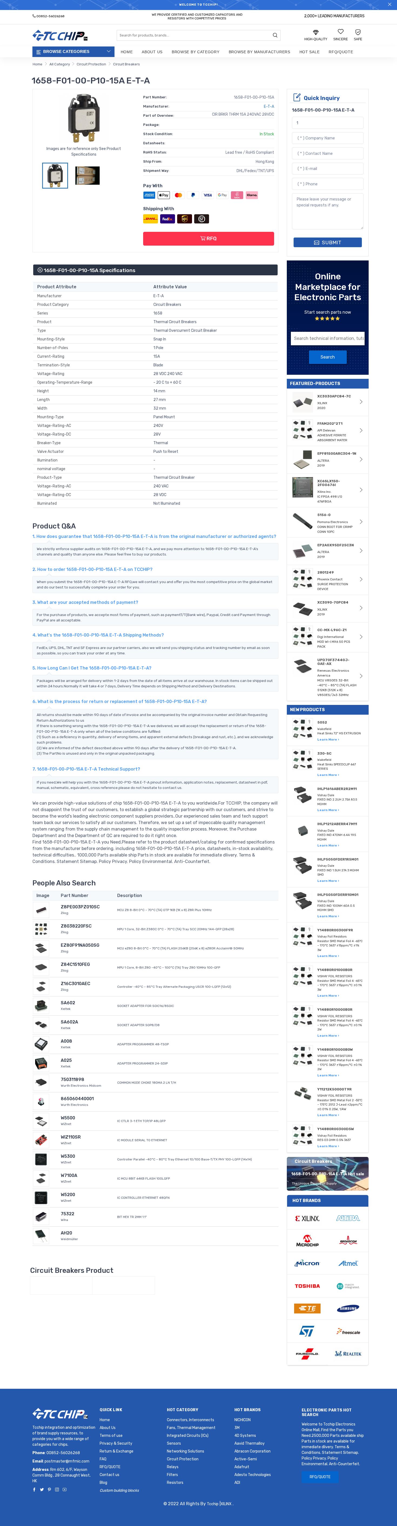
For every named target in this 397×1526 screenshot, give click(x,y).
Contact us (109, 1475)
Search (328, 357)
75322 (67, 1213)
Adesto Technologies (252, 1475)
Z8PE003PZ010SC (80, 906)
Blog (103, 1482)
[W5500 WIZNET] (41, 1120)
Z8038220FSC (76, 926)
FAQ (103, 1459)
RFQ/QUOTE (341, 52)
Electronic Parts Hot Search (327, 1412)
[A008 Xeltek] (41, 1044)
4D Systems (245, 1435)
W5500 (68, 1117)
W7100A (69, 1175)
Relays (173, 1467)
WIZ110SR (71, 1137)
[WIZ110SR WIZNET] (41, 1139)
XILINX (226, 1504)
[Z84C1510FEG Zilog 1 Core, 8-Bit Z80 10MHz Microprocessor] (41, 967)
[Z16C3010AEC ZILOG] (41, 986)
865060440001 (77, 1098)
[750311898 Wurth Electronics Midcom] (41, 1082)
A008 (66, 1041)
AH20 (66, 1233)
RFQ (211, 238)
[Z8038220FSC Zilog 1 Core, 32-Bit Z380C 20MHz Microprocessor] (41, 928)
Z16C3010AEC (75, 983)
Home (127, 52)
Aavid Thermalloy (249, 1443)
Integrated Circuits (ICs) (187, 1435)
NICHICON (242, 1420)
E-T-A (269, 106)
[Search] (275, 35)
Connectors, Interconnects (190, 1420)
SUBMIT (331, 242)
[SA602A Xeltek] (41, 1024)
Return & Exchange (116, 1451)
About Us (152, 52)
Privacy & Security (116, 1443)
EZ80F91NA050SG (80, 945)
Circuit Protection (91, 64)
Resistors (175, 1482)
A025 (66, 1060)
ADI (237, 1482)
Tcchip (212, 1504)
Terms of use (111, 1435)
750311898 (72, 1079)
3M (237, 1427)
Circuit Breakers (126, 64)
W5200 (68, 1194)
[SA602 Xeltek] (41, 1005)
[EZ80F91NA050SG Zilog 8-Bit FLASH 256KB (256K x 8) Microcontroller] (41, 948)
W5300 (68, 1156)
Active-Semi (245, 1459)
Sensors (174, 1443)
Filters (172, 1475)
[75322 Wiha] (41, 1216)
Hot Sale (310, 52)
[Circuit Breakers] (61, 1285)
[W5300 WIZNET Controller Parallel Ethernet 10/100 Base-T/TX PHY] (41, 1159)
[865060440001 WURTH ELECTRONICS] (41, 1101)
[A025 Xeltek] (41, 1063)
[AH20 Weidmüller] (41, 1235)
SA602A (69, 1022)
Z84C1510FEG (75, 964)
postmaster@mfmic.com (67, 1461)
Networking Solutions (185, 1451)
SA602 (68, 1002)
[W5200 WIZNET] (41, 1197)
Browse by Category (196, 52)
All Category (59, 64)
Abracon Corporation (252, 1451)
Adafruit (241, 1467)
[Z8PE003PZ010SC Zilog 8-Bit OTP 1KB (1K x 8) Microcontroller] (41, 909)
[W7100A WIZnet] (41, 1178)
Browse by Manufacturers (259, 52)
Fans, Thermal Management (191, 1427)
